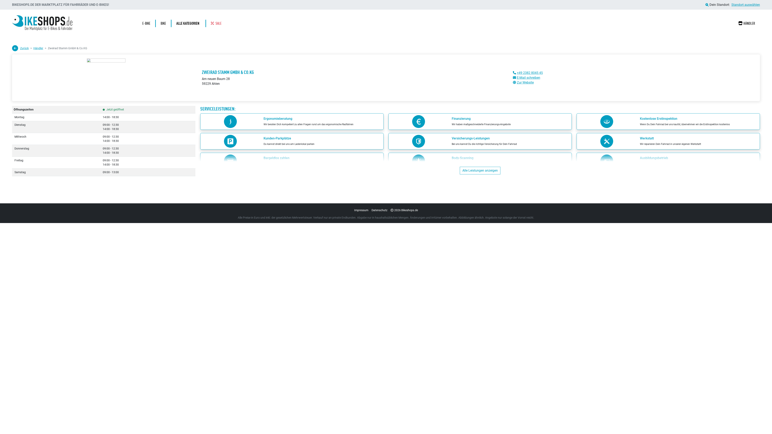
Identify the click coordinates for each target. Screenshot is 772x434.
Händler (749, 23)
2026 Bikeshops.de (406, 210)
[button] (188, 23)
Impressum (361, 210)
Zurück (24, 48)
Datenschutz (379, 210)
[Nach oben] (761, 423)
